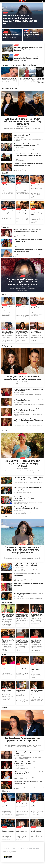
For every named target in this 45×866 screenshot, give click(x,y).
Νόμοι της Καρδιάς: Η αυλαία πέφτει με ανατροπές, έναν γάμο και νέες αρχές (27, 80)
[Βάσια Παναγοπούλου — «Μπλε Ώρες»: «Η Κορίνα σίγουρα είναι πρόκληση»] (37, 823)
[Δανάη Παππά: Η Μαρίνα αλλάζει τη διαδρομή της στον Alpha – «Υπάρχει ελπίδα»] (8, 301)
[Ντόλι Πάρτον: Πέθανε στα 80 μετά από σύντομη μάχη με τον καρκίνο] (6, 587)
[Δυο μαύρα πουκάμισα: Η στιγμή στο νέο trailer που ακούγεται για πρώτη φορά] (6, 137)
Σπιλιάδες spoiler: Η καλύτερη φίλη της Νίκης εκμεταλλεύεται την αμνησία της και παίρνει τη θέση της (37, 186)
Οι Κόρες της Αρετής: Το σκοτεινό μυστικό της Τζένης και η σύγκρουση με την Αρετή (27, 399)
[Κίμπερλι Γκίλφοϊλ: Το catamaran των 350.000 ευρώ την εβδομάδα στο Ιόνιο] (6, 243)
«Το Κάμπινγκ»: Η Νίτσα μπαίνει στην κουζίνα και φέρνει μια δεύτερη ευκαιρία (22, 463)
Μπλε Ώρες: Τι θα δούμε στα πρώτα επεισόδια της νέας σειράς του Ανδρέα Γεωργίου (8, 830)
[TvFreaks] (22, 1)
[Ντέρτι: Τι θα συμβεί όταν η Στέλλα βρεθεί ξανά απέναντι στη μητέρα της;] (8, 660)
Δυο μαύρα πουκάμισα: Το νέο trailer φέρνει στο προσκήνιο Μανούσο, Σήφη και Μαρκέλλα (22, 121)
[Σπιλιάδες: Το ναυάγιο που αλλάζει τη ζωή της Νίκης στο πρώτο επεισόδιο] (8, 179)
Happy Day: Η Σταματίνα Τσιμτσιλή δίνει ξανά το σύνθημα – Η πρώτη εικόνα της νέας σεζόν (26, 564)
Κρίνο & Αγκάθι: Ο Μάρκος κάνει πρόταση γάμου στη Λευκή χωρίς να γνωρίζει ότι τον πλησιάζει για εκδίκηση (22, 640)
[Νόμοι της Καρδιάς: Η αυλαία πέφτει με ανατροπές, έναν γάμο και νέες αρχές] (27, 72)
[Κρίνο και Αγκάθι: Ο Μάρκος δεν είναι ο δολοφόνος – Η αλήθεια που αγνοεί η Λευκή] (22, 608)
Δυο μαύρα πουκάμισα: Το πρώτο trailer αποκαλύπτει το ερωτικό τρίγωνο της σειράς (28, 164)
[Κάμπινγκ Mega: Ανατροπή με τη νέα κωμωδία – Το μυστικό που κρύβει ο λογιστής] (6, 490)
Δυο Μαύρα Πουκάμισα (9, 88)
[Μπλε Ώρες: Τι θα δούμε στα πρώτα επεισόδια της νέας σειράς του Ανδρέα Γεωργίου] (8, 823)
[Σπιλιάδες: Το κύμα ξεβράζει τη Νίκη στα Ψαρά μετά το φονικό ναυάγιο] (8, 205)
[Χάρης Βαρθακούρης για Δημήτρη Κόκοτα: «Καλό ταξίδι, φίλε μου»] (6, 577)
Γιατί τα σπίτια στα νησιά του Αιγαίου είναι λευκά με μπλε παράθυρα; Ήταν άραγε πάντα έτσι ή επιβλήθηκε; (28, 48)
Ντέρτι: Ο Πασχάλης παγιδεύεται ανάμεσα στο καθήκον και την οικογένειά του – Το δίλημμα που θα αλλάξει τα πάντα (22, 693)
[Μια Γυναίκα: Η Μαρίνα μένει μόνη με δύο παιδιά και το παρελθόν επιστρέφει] (37, 301)
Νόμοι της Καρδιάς (23, 82)
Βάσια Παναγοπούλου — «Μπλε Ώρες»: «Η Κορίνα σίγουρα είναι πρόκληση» (36, 830)
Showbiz (5, 12)
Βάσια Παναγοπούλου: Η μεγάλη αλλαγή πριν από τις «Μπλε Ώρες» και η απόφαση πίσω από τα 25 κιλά (22, 804)
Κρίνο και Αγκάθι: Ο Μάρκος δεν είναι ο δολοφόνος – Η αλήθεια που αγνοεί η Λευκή (22, 615)
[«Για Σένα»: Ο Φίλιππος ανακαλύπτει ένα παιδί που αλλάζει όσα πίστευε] (6, 785)
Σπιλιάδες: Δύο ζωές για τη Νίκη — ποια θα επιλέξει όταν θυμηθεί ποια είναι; (22, 186)
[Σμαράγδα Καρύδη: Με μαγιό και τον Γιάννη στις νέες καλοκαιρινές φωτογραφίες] (6, 253)
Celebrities (5, 227)
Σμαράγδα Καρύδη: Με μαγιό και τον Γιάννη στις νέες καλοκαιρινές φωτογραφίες (27, 250)
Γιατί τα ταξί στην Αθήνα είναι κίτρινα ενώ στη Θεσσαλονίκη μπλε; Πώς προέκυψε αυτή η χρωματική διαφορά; (27, 58)
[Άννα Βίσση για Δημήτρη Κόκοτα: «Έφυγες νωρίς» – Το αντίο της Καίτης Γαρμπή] (6, 596)
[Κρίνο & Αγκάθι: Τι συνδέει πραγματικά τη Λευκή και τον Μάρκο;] (37, 608)
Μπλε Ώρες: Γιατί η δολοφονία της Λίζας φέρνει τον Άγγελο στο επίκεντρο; (22, 830)
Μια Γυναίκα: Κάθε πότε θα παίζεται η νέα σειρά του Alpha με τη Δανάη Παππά (36, 332)
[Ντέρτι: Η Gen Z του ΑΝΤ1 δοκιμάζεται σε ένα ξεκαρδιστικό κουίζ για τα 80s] (8, 685)
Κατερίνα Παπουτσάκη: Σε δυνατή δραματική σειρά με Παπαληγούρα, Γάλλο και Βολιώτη (31, 35)
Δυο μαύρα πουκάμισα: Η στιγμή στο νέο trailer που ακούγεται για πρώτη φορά (27, 134)
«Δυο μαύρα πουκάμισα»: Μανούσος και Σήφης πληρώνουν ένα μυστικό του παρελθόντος (26, 144)
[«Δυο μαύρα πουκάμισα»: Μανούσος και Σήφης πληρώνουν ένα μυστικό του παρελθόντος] (6, 147)
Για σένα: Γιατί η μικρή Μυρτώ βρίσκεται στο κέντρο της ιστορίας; (27, 752)
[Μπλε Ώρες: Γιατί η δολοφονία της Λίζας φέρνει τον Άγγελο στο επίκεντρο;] (22, 823)
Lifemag (16, 45)
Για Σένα (4, 707)
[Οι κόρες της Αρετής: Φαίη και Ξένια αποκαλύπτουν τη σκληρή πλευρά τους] (22, 361)
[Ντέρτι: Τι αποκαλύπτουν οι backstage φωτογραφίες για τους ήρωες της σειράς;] (22, 660)
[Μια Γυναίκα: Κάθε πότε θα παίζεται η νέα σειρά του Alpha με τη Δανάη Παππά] (37, 326)
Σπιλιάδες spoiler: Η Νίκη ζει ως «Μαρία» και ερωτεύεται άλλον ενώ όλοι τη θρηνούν (22, 212)
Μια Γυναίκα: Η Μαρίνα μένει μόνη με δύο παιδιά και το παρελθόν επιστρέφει (37, 308)
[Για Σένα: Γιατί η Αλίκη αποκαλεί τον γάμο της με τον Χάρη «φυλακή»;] (22, 723)
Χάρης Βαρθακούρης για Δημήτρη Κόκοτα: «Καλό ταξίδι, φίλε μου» (26, 574)
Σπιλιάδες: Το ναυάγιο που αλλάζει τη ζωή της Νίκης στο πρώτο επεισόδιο (8, 186)
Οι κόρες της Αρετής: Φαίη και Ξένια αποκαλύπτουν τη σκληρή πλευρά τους (22, 377)
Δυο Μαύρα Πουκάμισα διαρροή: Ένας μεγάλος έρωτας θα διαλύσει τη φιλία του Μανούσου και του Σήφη (28, 154)
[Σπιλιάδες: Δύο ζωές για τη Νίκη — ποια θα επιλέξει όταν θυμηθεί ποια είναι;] (22, 179)
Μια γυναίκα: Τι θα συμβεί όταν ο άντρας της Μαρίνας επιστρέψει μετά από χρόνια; (8, 332)
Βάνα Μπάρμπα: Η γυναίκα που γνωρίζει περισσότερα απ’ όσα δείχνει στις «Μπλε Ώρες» (11, 35)
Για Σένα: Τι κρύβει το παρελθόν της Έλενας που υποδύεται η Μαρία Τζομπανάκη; (26, 762)
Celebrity (22, 276)
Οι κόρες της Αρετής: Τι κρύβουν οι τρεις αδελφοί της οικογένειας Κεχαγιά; (28, 389)
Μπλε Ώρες (5, 32)
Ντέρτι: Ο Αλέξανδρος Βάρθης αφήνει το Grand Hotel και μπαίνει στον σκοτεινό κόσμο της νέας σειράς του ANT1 (37, 692)
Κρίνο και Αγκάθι (6, 612)
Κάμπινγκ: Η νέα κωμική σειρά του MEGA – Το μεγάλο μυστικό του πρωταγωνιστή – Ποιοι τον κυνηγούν (27, 478)
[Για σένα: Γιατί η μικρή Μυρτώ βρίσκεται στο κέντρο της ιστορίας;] (6, 755)
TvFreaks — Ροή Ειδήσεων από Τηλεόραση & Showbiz (19, 65)
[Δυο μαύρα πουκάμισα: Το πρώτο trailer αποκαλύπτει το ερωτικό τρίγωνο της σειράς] (6, 167)
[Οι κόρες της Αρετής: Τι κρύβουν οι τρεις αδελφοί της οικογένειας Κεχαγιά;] (6, 392)
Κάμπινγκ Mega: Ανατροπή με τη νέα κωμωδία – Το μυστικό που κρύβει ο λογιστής (27, 488)
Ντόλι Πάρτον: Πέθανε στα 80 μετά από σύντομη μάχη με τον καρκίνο (28, 584)
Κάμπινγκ (5, 430)
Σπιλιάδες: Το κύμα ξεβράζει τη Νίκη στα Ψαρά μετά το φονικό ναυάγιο (7, 212)
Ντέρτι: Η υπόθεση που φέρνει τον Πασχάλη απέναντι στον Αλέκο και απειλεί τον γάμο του (36, 667)
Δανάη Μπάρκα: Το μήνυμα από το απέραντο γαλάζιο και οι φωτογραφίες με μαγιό (9, 80)
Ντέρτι (4, 654)
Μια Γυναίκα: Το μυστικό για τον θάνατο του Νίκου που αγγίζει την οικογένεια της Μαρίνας (22, 308)
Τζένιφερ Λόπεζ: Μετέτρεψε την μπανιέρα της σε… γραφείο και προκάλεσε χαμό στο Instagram (27, 230)
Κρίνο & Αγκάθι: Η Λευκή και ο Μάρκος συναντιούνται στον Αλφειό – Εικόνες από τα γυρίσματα (8, 616)
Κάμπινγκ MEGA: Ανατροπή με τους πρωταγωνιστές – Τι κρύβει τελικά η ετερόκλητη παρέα (28, 497)
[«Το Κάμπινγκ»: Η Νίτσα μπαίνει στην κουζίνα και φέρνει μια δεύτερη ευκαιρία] (22, 446)
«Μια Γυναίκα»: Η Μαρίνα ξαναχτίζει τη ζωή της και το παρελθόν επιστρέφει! (22, 332)
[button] (2, 1)
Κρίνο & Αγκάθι (7, 602)
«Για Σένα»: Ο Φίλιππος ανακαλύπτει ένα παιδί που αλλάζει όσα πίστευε (27, 782)
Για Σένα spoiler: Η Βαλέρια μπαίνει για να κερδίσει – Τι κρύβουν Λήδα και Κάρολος (28, 772)
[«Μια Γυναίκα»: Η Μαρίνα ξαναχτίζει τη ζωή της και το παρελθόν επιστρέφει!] (22, 326)
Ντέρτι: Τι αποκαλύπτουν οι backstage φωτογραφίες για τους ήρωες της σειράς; (22, 667)
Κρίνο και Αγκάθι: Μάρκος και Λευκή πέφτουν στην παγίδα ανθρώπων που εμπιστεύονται (8, 640)
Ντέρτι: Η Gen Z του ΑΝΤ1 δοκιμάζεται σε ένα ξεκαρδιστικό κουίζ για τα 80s (8, 691)
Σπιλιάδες (5, 173)
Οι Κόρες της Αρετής (8, 346)
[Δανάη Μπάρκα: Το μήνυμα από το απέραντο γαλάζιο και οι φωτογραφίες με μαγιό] (9, 72)
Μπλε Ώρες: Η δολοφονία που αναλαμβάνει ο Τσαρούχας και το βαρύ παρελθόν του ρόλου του (37, 804)
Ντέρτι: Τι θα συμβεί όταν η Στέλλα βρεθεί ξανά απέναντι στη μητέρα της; (8, 667)
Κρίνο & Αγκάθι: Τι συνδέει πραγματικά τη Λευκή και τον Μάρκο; (37, 615)
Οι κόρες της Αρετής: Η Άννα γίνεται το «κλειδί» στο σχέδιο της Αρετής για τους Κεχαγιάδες (27, 409)
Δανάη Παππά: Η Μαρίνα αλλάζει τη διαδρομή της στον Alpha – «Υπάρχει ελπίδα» (8, 308)
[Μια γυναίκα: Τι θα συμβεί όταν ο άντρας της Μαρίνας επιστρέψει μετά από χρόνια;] (8, 326)
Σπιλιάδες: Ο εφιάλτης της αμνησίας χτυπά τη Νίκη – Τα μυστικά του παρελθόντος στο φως (37, 212)
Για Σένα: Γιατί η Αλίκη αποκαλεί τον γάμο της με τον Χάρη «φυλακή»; (22, 739)
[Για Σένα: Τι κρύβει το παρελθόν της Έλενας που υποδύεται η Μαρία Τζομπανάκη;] (6, 765)
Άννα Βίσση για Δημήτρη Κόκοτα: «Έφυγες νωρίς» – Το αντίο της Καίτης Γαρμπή (28, 594)
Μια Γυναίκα (6, 295)
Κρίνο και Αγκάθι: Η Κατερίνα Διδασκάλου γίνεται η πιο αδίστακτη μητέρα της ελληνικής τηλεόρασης (37, 640)
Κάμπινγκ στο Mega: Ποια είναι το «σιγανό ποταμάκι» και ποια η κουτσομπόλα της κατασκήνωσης (28, 507)
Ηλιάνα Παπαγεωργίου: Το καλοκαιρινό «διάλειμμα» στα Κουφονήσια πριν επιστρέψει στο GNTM (20, 19)
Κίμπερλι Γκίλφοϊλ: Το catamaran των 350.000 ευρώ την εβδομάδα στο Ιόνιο (27, 240)
